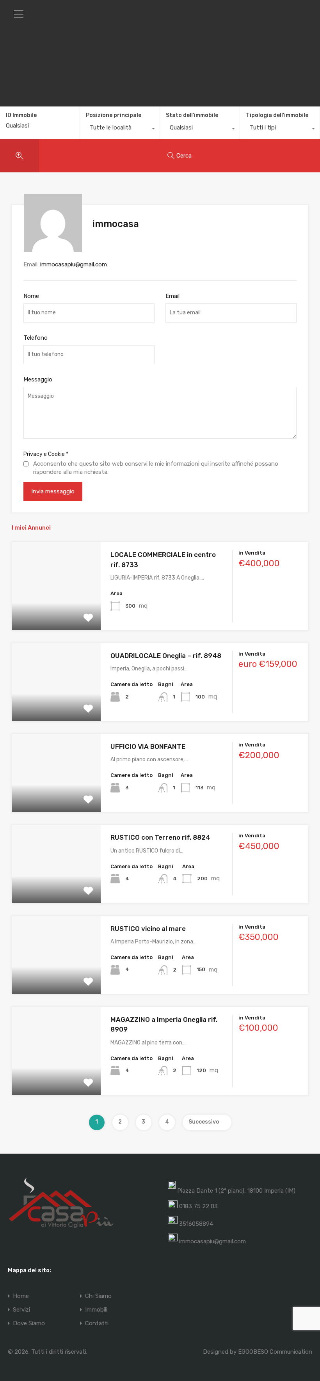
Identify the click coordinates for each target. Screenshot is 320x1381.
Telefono (35, 337)
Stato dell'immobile (192, 115)
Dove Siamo (29, 1323)
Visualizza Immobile (56, 612)
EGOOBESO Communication (275, 1351)
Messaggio (37, 379)
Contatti (96, 1323)
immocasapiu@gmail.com (73, 264)
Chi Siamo (98, 1296)
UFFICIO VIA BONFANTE (147, 746)
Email (172, 296)
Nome (31, 296)
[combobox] (120, 129)
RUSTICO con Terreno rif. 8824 (160, 837)
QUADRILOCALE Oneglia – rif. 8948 (165, 655)
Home (21, 1296)
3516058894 (196, 1223)
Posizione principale (113, 115)
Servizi (21, 1310)
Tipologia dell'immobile (277, 115)
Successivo (203, 1122)
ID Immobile (21, 115)
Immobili (96, 1310)
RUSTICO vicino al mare (148, 928)
